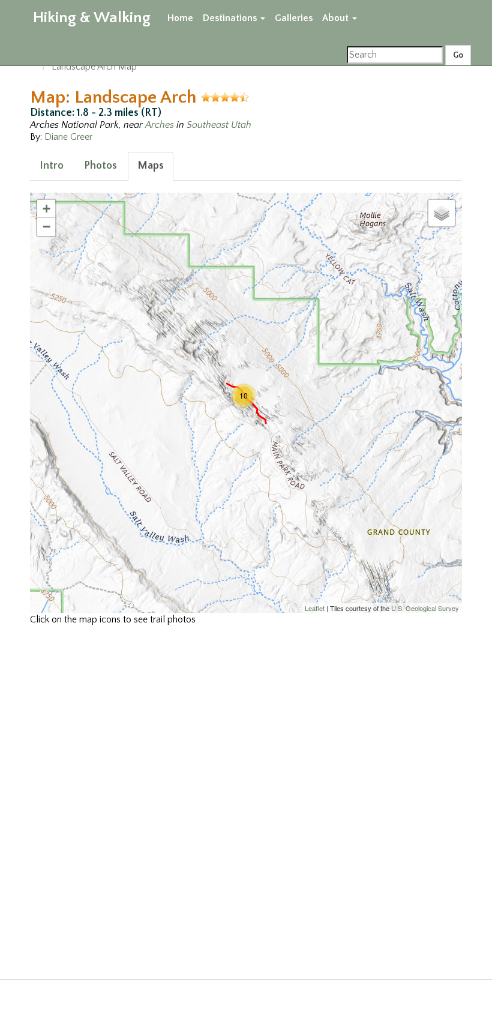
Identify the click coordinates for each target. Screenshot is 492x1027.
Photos (100, 166)
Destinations (231, 18)
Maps (150, 166)
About (336, 18)
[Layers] (441, 213)
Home (180, 18)
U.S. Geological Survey (425, 608)
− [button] (46, 226)
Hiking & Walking (92, 17)
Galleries (294, 18)
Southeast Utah (219, 124)
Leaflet (315, 608)
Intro (52, 166)
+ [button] (46, 208)
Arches (159, 124)
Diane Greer (68, 136)
